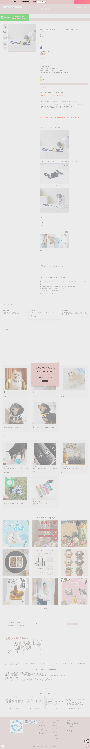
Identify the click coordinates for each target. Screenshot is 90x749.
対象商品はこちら (16, 1)
